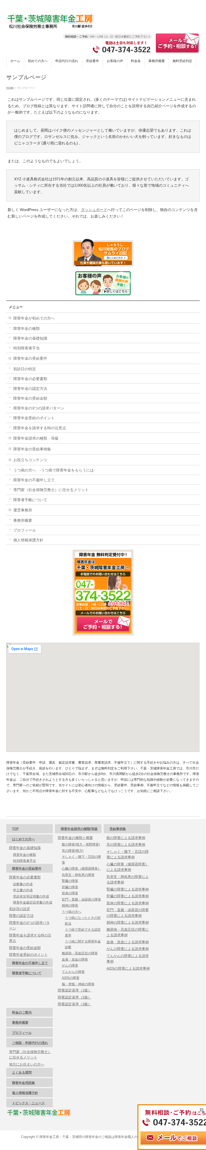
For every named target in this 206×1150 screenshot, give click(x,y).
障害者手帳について (30, 500)
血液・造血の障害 (75, 959)
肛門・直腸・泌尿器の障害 (81, 899)
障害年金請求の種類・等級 (36, 438)
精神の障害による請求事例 (128, 922)
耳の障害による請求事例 (126, 845)
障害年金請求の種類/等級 (79, 829)
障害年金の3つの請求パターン (38, 408)
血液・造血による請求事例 (128, 942)
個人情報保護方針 (28, 540)
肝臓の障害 (70, 887)
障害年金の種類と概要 (75, 838)
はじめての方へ (23, 839)
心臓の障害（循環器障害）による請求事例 (128, 867)
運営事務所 (22, 510)
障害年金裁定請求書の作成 (32, 902)
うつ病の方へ (71, 912)
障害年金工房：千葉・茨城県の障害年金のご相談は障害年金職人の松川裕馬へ (96, 1137)
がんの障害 (70, 965)
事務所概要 (22, 520)
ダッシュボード (94, 209)
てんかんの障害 (73, 972)
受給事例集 (118, 829)
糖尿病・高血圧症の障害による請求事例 (128, 932)
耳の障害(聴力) (72, 851)
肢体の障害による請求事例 (128, 903)
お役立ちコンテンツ (30, 460)
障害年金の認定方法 (30, 388)
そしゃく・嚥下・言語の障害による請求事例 (128, 854)
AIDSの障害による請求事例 (128, 968)
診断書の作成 (23, 884)
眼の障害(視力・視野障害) (81, 844)
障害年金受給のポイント (34, 418)
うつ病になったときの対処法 (83, 920)
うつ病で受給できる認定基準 (83, 932)
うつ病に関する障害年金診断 (83, 944)
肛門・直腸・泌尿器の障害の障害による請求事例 (128, 913)
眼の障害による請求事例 (126, 838)
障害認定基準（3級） (74, 1004)
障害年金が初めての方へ (34, 318)
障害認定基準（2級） (74, 997)
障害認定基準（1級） (74, 990)
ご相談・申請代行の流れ (30, 1043)
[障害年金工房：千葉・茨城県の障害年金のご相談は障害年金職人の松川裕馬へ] (50, 22)
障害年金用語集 (23, 1083)
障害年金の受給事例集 (32, 449)
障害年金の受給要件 (30, 358)
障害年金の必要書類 (30, 379)
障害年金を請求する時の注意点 (39, 428)
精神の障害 (70, 905)
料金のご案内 (22, 1012)
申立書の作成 (23, 890)
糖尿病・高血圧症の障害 (80, 953)
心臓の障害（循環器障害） (81, 868)
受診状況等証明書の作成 (31, 896)
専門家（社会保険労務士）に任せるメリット (51, 490)
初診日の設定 (19, 909)
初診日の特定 (24, 369)
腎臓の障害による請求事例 (128, 889)
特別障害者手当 (26, 348)
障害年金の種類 (26, 328)
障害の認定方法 (21, 916)
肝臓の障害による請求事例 (128, 896)
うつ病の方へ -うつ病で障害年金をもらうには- (54, 470)
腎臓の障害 (70, 881)
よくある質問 (22, 1072)
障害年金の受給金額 (30, 398)
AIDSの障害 (70, 978)
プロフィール (24, 530)
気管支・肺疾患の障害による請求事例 (128, 879)
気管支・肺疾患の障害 (78, 875)
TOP (15, 829)
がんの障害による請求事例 (128, 949)
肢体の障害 (70, 893)
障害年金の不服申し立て (34, 480)
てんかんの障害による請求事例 (128, 959)
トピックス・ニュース (28, 1103)
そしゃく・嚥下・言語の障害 (81, 859)
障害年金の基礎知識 (30, 338)
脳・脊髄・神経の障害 (78, 984)
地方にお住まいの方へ (26, 1064)
